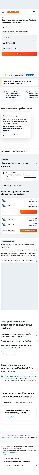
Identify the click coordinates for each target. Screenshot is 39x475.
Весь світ (27, 435)
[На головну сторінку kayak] (13, 12)
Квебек (22, 437)
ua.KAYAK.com (10, 435)
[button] (3, 12)
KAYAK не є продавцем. (11, 458)
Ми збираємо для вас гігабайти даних (16, 462)
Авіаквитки (20, 435)
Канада (16, 437)
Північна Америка (7, 437)
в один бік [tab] (18, 186)
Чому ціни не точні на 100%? (13, 465)
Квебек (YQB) (10, 417)
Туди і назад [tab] (7, 186)
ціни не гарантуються (11, 452)
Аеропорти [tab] (8, 403)
